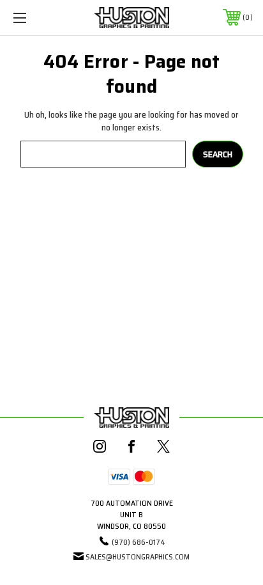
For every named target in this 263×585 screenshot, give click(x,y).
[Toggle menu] (37, 17)
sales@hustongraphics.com (138, 556)
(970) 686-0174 (138, 542)
